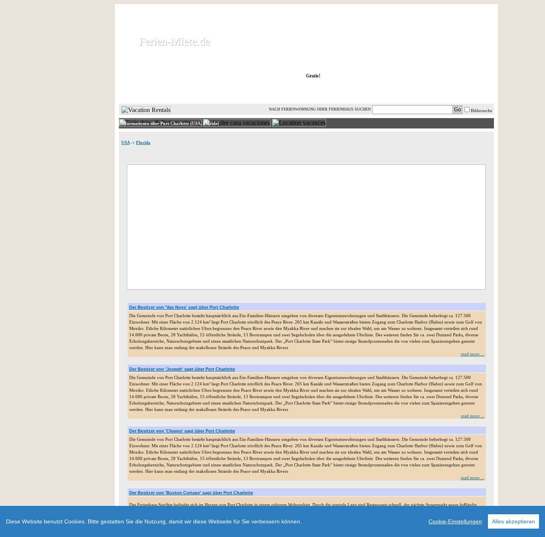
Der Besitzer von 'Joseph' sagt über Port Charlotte (182, 369)
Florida (143, 142)
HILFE (473, 91)
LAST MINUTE (372, 91)
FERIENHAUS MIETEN (216, 91)
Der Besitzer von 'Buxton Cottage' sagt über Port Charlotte (191, 492)
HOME (146, 91)
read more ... (472, 353)
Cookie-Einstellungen (455, 521)
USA (125, 142)
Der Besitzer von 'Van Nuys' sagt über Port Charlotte (184, 307)
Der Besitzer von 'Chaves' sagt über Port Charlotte (182, 430)
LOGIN (424, 91)
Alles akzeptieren (513, 521)
